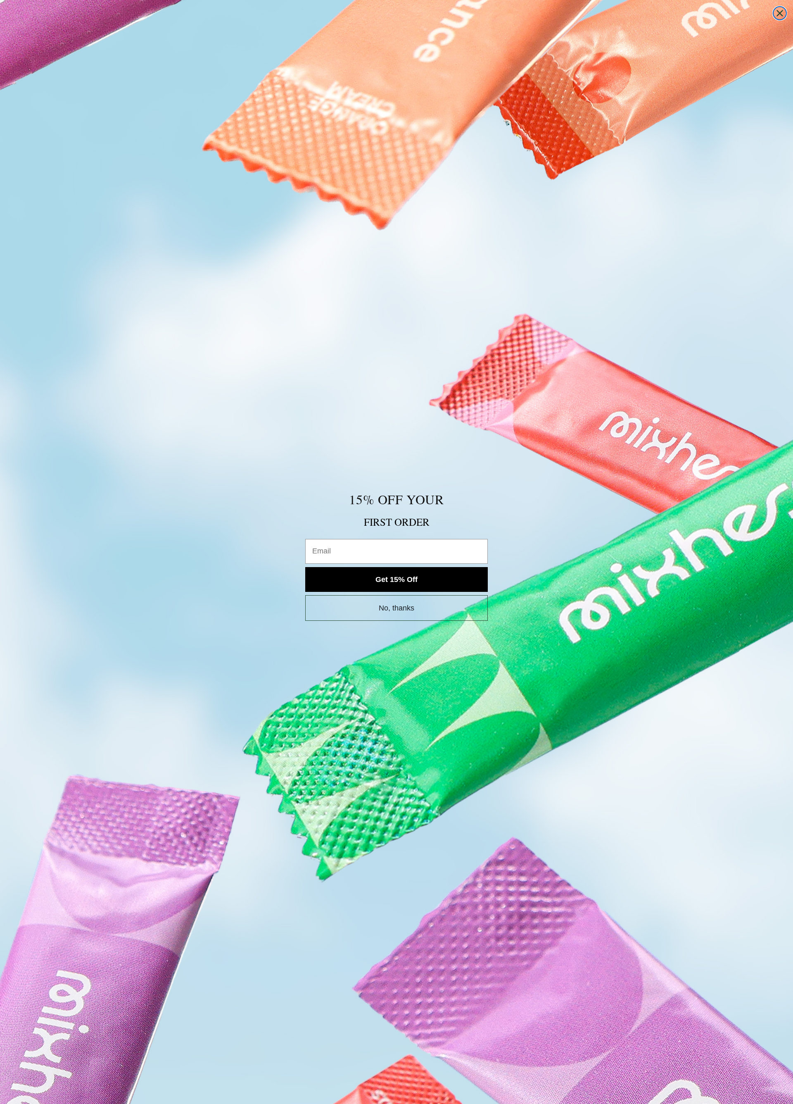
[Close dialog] (779, 13)
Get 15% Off (396, 579)
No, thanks (396, 608)
